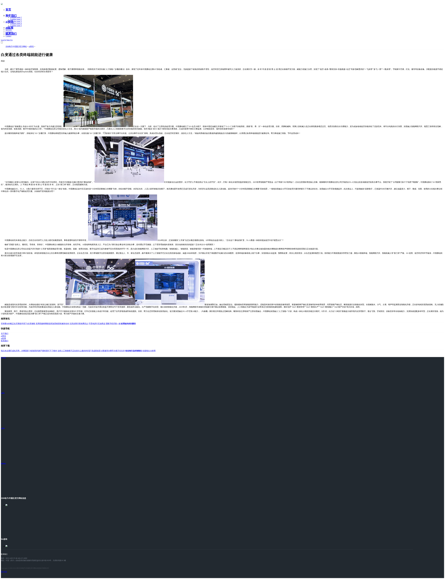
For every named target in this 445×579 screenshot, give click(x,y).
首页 (8, 9)
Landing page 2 (16, 19)
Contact (8, 36)
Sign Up (9, 40)
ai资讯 (9, 21)
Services (9, 30)
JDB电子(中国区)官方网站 (16, 46)
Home (8, 15)
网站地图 (4, 572)
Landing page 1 (16, 17)
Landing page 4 (16, 23)
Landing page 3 (16, 21)
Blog (7, 34)
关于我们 (11, 15)
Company (9, 32)
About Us (9, 28)
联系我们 (11, 33)
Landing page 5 (16, 26)
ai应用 (3, 428)
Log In (3, 40)
